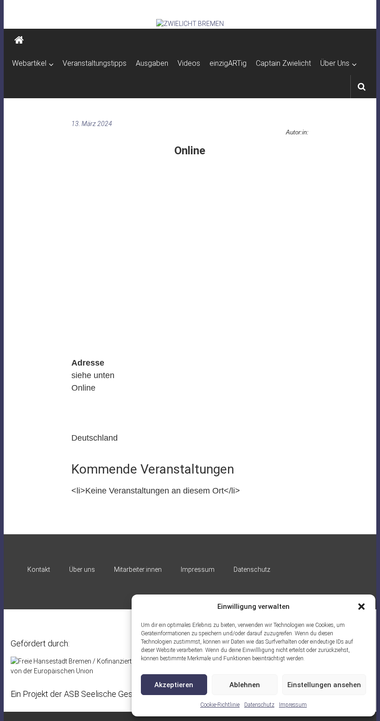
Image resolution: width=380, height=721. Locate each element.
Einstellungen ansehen (324, 685)
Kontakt (38, 569)
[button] (361, 606)
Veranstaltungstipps (95, 63)
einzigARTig (228, 63)
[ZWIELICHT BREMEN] (190, 24)
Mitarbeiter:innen (138, 569)
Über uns (82, 569)
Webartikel (29, 63)
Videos (188, 63)
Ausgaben (152, 63)
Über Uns (334, 63)
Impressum (293, 705)
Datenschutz (259, 705)
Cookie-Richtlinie (220, 705)
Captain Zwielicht (283, 63)
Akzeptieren (173, 685)
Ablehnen (244, 685)
